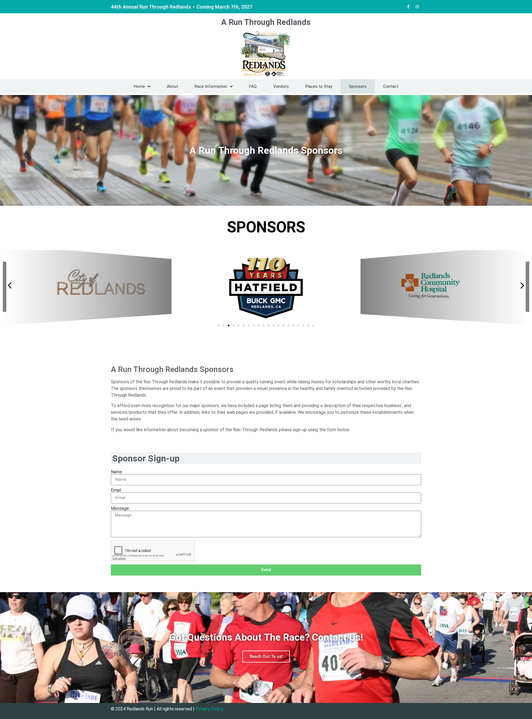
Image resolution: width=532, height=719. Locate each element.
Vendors (281, 86)
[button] (10, 285)
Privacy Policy (209, 709)
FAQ (253, 86)
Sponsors (358, 86)
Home (139, 86)
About (172, 86)
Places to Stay (318, 86)
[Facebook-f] (408, 7)
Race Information (211, 86)
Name (116, 472)
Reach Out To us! (266, 656)
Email (116, 490)
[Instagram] (417, 7)
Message (120, 508)
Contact (390, 86)
